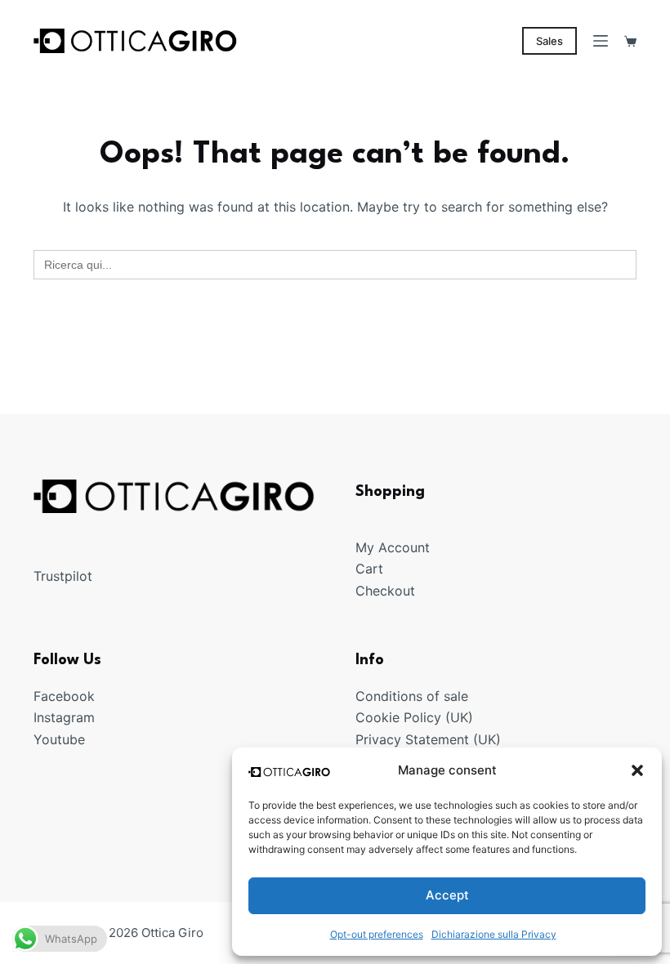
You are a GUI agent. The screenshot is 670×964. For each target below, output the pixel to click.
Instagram (64, 717)
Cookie (379, 717)
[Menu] (600, 40)
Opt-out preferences (376, 934)
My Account (392, 547)
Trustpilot (63, 576)
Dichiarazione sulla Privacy (493, 934)
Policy (422, 717)
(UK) (457, 717)
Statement (437, 739)
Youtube (59, 739)
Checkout (385, 590)
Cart (369, 568)
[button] (637, 770)
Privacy (380, 739)
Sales (549, 40)
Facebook (64, 696)
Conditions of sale (411, 696)
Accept (447, 895)
